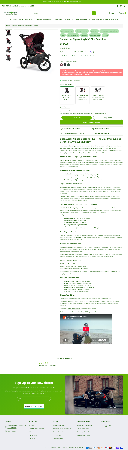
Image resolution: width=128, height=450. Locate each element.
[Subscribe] (49, 399)
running (111, 150)
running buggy (92, 208)
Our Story (83, 20)
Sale (116, 20)
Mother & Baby (69, 266)
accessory (81, 237)
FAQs (97, 20)
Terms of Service (58, 438)
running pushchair (65, 303)
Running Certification (70, 160)
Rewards (92, 20)
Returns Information (102, 133)
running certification (96, 148)
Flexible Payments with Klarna (74, 133)
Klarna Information (58, 432)
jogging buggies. (82, 200)
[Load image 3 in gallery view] (8, 49)
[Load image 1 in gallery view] (8, 33)
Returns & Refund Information (62, 429)
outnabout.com (96, 312)
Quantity (63, 107)
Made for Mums (81, 268)
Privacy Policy (57, 435)
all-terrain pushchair (96, 146)
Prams (63, 35)
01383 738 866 (11, 431)
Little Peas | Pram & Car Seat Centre (60, 447)
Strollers (105, 35)
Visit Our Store (33, 435)
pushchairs (113, 271)
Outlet (111, 20)
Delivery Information (102, 129)
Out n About (94, 31)
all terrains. (79, 251)
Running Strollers (95, 35)
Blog (77, 20)
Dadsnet (70, 264)
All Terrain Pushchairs (82, 31)
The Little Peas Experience (37, 429)
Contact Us (104, 20)
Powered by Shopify (77, 447)
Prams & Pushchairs (73, 35)
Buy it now (108, 118)
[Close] (122, 2)
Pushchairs (84, 35)
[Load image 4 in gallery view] (8, 57)
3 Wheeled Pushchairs (67, 31)
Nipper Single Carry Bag (73, 308)
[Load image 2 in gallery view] (8, 41)
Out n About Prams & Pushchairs (109, 31)
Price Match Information (72, 129)
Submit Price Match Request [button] (91, 122)
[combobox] (64, 13)
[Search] (94, 13)
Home (8, 25)
